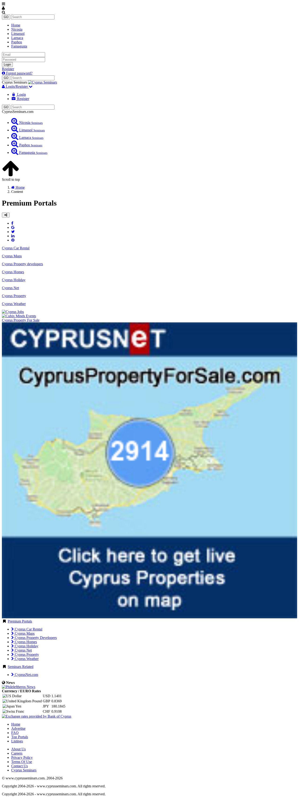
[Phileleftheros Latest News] (18, 687)
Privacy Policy (22, 757)
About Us (18, 749)
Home (15, 25)
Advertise (18, 728)
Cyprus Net (23, 650)
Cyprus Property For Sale (20, 320)
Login (7, 64)
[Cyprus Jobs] (13, 312)
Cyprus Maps (24, 633)
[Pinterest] (12, 240)
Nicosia (16, 29)
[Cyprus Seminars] (42, 82)
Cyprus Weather (26, 659)
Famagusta (19, 46)
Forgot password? (18, 73)
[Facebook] (12, 223)
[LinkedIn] (12, 236)
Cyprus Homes (25, 642)
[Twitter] (13, 232)
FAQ (15, 733)
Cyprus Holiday (26, 646)
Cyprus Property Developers (35, 638)
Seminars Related (20, 667)
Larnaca (17, 38)
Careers (16, 753)
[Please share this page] (6, 215)
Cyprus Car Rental (28, 629)
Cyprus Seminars (23, 770)
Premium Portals (20, 621)
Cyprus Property (26, 654)
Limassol (18, 34)
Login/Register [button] (17, 86)
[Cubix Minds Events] (19, 316)
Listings (17, 741)
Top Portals (19, 737)
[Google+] (12, 227)
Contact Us (19, 766)
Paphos (16, 42)
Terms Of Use (21, 762)
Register (8, 69)
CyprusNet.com (26, 675)
